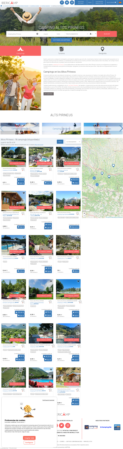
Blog (90, 2)
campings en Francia (58, 64)
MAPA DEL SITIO (88, 441)
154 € (49, 312)
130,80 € (21, 312)
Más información (39, 144)
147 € (77, 312)
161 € (77, 356)
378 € (76, 183)
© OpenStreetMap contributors (114, 217)
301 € (77, 316)
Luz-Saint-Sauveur (73, 85)
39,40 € (76, 180)
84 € (22, 356)
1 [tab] (8, 165)
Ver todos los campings (61, 40)
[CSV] (91, 427)
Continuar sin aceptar (48, 400)
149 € (49, 224)
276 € (22, 271)
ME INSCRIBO (61, 435)
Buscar (107, 34)
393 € (22, 227)
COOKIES (62, 441)
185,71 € (21, 359)
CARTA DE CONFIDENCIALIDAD (74, 441)
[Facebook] (62, 2)
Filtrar (60, 141)
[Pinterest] (67, 2)
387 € (22, 183)
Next (23, 158)
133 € (49, 268)
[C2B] (106, 427)
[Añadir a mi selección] (23, 148)
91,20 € (48, 356)
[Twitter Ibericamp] (61, 425)
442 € (49, 183)
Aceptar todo (29, 438)
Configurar (29, 442)
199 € (49, 271)
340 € (49, 360)
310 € (22, 316)
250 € (76, 404)
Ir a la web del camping (17, 163)
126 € (77, 400)
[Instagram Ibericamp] (67, 425)
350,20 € (75, 227)
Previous (4, 158)
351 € (77, 271)
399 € (49, 315)
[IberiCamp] (9, 2)
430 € (49, 228)
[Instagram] (72, 2)
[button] (113, 165)
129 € (22, 180)
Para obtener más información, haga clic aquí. (17, 431)
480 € (76, 360)
